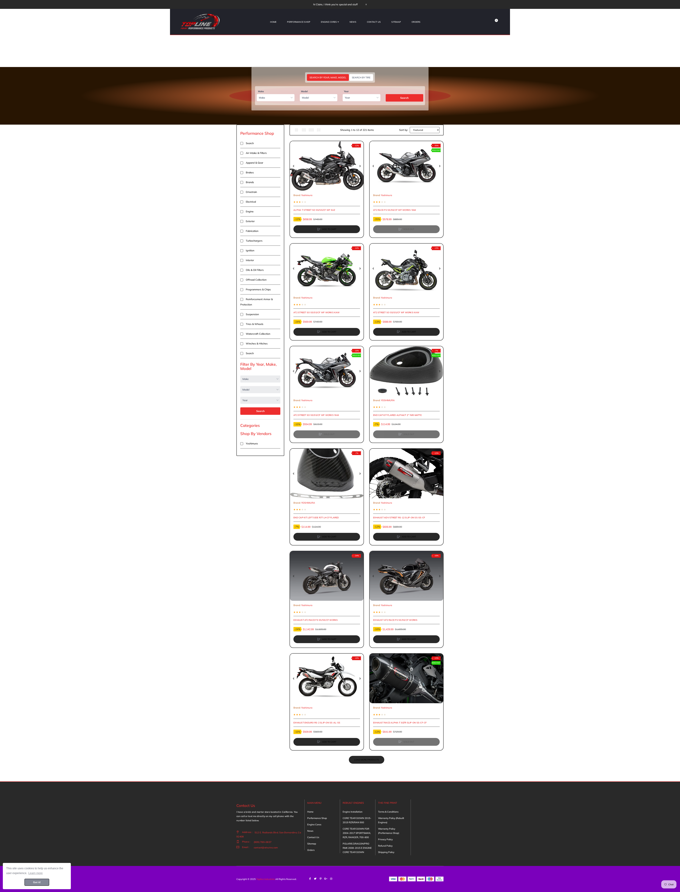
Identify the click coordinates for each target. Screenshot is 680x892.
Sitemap (311, 843)
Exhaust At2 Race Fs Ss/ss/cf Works (315, 620)
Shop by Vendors (255, 433)
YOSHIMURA (388, 400)
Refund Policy (385, 845)
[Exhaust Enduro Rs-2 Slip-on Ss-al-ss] (327, 678)
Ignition (250, 250)
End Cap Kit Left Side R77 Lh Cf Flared (316, 517)
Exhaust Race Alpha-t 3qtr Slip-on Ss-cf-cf (400, 722)
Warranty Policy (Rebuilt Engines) (391, 820)
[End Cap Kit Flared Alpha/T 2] (406, 371)
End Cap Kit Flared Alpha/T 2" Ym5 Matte (397, 415)
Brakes (250, 172)
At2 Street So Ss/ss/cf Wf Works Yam (316, 415)
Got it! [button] (37, 882)
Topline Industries (265, 879)
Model (304, 91)
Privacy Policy (385, 839)
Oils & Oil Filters (255, 270)
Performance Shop (257, 133)
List (318, 130)
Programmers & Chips (258, 289)
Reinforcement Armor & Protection (256, 302)
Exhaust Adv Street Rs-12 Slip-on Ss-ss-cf (399, 517)
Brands (250, 182)
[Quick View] (294, 159)
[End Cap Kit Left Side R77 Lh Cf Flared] (327, 473)
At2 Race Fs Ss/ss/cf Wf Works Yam (394, 210)
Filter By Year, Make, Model (258, 366)
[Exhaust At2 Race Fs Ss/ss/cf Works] (327, 576)
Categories (250, 425)
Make (261, 91)
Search (404, 97)
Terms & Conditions (388, 811)
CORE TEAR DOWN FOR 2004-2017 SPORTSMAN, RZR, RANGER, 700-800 (357, 833)
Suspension (252, 314)
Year (346, 91)
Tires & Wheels (254, 324)
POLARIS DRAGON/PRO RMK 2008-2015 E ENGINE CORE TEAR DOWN (357, 848)
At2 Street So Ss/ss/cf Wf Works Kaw (316, 312)
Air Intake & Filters (256, 153)
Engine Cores (314, 824)
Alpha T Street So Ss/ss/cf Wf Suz (314, 210)
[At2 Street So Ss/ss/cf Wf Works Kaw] (327, 268)
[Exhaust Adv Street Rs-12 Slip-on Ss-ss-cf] (406, 473)
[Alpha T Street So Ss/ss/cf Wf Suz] (327, 166)
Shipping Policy (386, 852)
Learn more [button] (35, 873)
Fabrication (252, 231)
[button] (293, 165)
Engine (250, 211)
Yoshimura (252, 443)
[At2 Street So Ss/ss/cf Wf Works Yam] (327, 371)
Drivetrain (251, 192)
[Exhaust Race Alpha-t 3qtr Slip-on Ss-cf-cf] (406, 678)
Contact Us (313, 837)
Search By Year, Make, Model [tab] (328, 77)
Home (310, 811)
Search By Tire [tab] (361, 77)
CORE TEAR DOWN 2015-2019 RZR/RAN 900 (357, 820)
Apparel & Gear (254, 162)
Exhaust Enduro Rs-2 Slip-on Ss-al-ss (316, 722)
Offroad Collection (256, 279)
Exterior (250, 221)
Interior (250, 260)
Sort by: (403, 130)
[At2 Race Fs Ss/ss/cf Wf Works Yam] (406, 166)
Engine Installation (352, 811)
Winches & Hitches (257, 343)
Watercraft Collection (258, 333)
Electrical (251, 201)
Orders (310, 850)
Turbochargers (254, 240)
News (310, 830)
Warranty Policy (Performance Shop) (388, 830)
